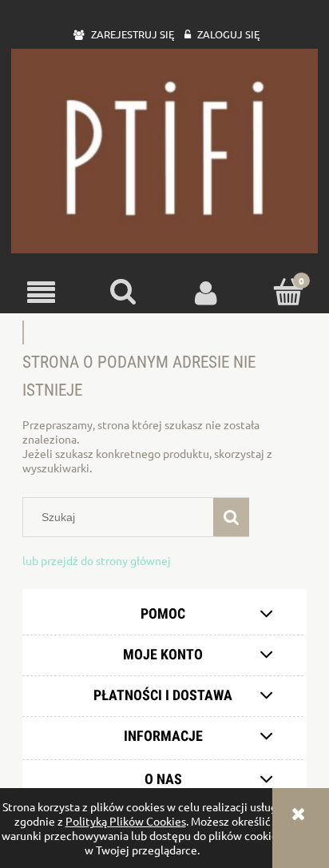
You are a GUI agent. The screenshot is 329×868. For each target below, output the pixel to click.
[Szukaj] (231, 517)
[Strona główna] (164, 151)
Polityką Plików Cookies (125, 821)
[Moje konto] (205, 293)
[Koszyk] (288, 292)
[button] (41, 293)
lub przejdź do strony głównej (96, 560)
